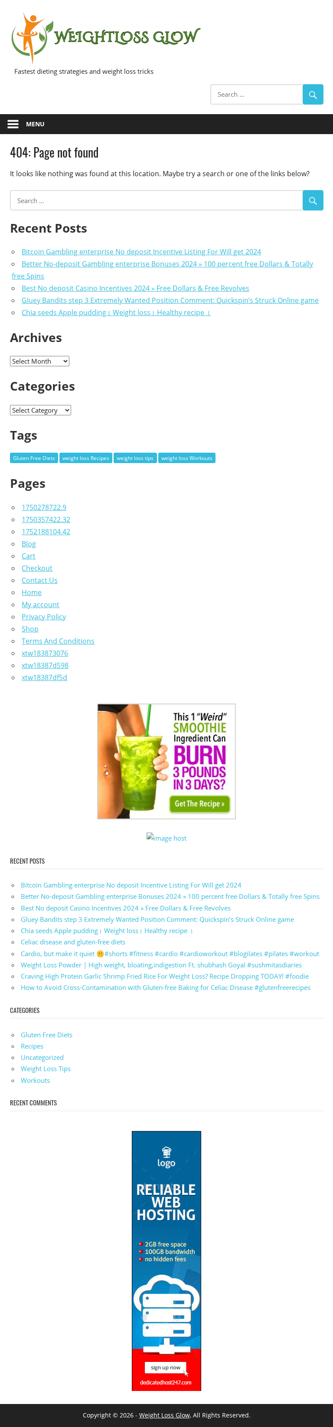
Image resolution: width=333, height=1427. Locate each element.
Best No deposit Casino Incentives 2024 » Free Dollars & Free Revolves (135, 288)
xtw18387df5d (44, 677)
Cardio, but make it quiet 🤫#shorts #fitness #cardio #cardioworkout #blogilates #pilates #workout (170, 953)
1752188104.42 (46, 531)
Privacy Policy (44, 616)
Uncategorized (42, 1057)
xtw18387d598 (45, 665)
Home (32, 592)
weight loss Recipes (85, 458)
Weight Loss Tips (46, 1068)
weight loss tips (135, 458)
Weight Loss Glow (164, 1415)
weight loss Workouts (186, 458)
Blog (29, 544)
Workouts (35, 1080)
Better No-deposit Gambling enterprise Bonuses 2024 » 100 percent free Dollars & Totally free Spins (170, 896)
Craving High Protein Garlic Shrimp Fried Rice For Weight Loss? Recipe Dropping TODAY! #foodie (165, 976)
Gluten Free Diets (34, 458)
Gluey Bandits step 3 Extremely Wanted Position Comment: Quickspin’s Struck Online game (170, 300)
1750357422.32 (46, 519)
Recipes (32, 1046)
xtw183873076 (45, 653)
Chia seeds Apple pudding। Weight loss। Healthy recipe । (116, 312)
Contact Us (40, 580)
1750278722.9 (44, 507)
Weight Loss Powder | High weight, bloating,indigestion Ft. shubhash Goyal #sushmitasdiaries (161, 964)
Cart (29, 556)
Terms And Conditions (58, 641)
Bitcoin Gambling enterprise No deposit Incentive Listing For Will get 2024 (141, 251)
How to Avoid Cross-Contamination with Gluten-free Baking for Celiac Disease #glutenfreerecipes (165, 987)
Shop (30, 629)
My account (40, 604)
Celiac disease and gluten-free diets (73, 941)
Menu (35, 124)
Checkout (37, 568)
